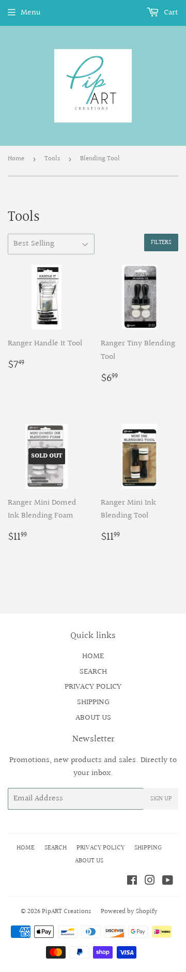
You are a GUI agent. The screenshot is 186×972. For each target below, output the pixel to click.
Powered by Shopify (129, 911)
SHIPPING (93, 702)
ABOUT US (93, 717)
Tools (52, 159)
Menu (31, 12)
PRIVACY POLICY (93, 686)
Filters (161, 243)
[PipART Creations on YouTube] (167, 881)
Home (16, 159)
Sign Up (161, 799)
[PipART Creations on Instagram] (150, 881)
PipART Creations (66, 911)
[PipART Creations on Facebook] (132, 881)
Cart (170, 12)
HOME (93, 656)
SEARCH (93, 671)
